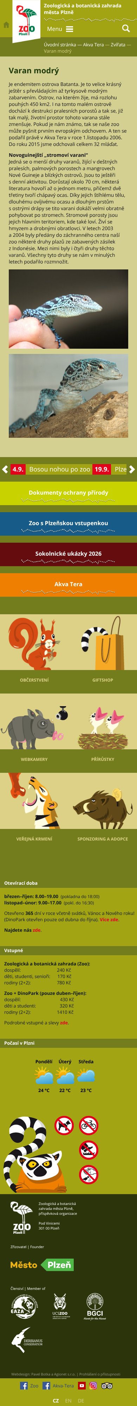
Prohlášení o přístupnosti (99, 1374)
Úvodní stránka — (63, 44)
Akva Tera (93, 44)
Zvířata (118, 44)
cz (56, 1401)
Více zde (109, 919)
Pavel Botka (40, 1374)
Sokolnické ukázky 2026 (68, 553)
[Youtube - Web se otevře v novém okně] (82, 1387)
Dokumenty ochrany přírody (68, 492)
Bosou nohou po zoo (60, 469)
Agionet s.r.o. (65, 1374)
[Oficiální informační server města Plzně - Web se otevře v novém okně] (42, 1265)
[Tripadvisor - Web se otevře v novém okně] (106, 1387)
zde (36, 930)
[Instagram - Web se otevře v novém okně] (93, 1387)
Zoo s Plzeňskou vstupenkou (68, 523)
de (81, 1401)
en (68, 1401)
